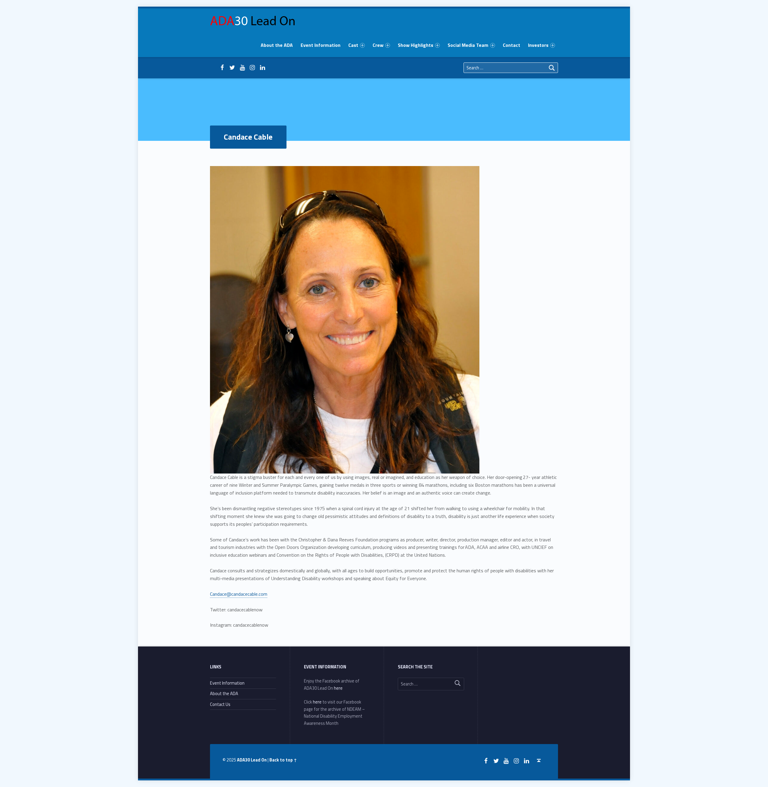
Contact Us (220, 704)
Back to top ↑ (283, 760)
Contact (511, 45)
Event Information (320, 45)
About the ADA (277, 45)
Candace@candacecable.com (238, 594)
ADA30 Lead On (252, 760)
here (338, 688)
